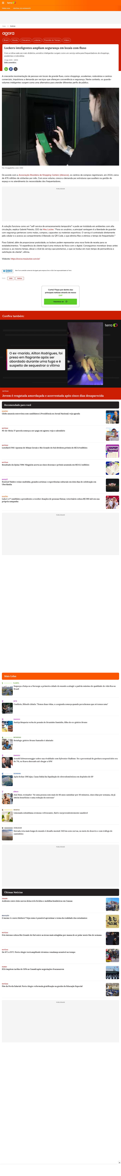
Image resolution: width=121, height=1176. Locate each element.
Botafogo (17, 737)
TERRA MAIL (6, 8)
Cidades (4, 899)
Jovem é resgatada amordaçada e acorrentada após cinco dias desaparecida (53, 395)
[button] (3, 3)
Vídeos (66, 40)
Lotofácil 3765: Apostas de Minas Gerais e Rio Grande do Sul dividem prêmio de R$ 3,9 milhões (44, 448)
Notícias (12, 26)
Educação (5, 916)
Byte (15, 701)
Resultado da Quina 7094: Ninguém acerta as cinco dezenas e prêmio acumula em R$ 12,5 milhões (45, 465)
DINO (11, 278)
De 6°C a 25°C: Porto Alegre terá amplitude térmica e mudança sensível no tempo (38, 952)
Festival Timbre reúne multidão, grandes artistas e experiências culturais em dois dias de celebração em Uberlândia (49, 483)
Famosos (17, 719)
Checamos (25, 40)
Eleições (5, 411)
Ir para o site (11, 3)
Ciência (15, 792)
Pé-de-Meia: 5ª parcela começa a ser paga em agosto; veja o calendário (33, 430)
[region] (60, 1170)
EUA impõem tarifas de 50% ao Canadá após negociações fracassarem (33, 969)
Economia (17, 774)
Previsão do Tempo (52, 40)
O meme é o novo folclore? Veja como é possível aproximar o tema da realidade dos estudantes (44, 918)
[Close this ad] (119, 1162)
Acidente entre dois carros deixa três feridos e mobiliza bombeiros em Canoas (37, 901)
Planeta (16, 683)
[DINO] (7, 271)
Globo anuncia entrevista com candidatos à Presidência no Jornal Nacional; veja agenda (41, 413)
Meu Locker (48, 229)
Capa (4, 26)
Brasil (6, 40)
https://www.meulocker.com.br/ (25, 258)
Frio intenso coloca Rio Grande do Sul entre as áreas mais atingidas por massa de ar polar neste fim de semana (52, 935)
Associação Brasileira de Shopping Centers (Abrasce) (44, 175)
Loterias (37, 40)
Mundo (15, 40)
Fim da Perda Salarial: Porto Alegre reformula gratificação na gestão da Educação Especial (42, 986)
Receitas (17, 810)
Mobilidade (18, 828)
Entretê (5, 479)
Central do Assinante (22, 8)
